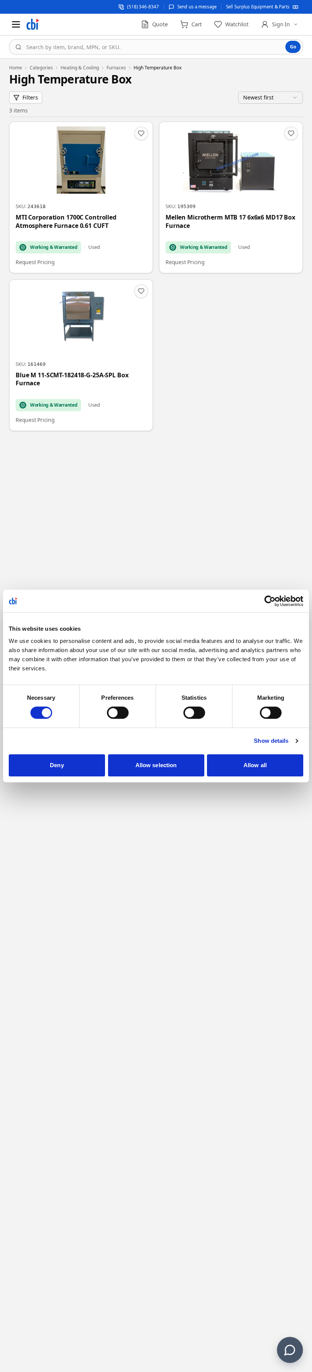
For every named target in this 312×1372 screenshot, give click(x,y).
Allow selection (156, 765)
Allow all (255, 765)
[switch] (118, 713)
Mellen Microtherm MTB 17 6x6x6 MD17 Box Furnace (230, 221)
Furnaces (116, 68)
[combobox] (156, 46)
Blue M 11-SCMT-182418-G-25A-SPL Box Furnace (72, 379)
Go (293, 46)
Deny (57, 765)
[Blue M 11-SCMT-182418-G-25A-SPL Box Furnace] (81, 355)
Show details (271, 740)
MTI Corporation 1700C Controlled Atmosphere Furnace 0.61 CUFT (66, 221)
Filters (30, 97)
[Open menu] (16, 24)
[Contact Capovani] (290, 1350)
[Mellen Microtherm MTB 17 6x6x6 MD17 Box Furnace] (230, 197)
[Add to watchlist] (141, 133)
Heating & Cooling (79, 68)
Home (15, 68)
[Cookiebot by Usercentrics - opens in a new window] (270, 601)
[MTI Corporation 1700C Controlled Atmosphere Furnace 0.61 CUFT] (81, 197)
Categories (41, 68)
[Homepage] (33, 24)
